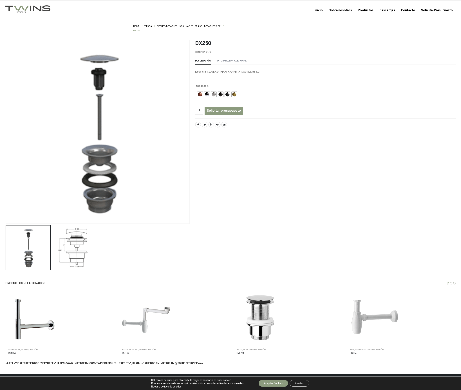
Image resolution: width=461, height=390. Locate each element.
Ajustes (299, 383)
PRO (136, 350)
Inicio (318, 10)
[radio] (200, 94)
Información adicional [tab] (232, 60)
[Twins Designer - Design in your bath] (27, 9)
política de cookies (171, 386)
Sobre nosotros (340, 10)
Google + (218, 124)
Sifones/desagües (29, 350)
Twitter (204, 124)
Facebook (198, 124)
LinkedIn (211, 124)
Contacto (408, 10)
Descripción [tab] (203, 60)
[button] (447, 283)
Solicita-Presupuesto (437, 10)
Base (124, 350)
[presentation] (6, 131)
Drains (11, 350)
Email (224, 124)
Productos (365, 10)
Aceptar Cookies (273, 383)
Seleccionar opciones (108, 297)
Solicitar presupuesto (224, 110)
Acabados (202, 86)
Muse (17, 350)
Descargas (387, 10)
